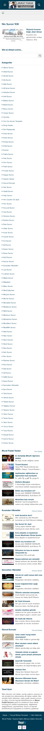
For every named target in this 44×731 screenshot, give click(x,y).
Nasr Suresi (7, 336)
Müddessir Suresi (9, 307)
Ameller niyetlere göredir (25, 610)
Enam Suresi (8, 138)
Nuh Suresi (7, 352)
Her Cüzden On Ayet (11, 200)
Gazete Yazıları (8, 179)
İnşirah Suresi (8, 237)
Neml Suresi (7, 344)
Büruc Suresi (8, 109)
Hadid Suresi (8, 191)
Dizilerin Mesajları (22, 482)
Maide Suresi (8, 278)
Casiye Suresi (8, 113)
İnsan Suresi (8, 233)
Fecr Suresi (7, 162)
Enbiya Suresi (8, 142)
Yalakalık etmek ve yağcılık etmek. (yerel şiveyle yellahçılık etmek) (28, 654)
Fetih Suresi (7, 167)
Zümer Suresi (8, 443)
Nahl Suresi (7, 332)
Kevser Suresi (8, 261)
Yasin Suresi (7, 422)
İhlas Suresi (7, 224)
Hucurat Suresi (9, 208)
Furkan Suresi (8, 171)
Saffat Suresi (8, 377)
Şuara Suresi (8, 381)
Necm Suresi (8, 340)
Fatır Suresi (7, 158)
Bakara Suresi (8, 101)
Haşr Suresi (7, 195)
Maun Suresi (8, 286)
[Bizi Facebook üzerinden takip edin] (20, 727)
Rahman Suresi (9, 360)
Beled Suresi (8, 105)
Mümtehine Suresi (10, 319)
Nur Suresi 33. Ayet (23, 524)
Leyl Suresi (7, 270)
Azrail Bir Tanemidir (23, 661)
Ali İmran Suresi (9, 88)
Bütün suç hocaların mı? (25, 491)
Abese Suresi (8, 68)
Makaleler (7, 282)
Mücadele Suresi (9, 303)
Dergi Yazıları (8, 125)
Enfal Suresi (7, 146)
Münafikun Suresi (9, 323)
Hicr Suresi (7, 204)
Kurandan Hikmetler (10, 266)
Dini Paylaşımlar (9, 129)
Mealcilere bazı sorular (24, 499)
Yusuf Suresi (8, 431)
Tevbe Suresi (8, 418)
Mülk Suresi (7, 311)
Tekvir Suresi (8, 414)
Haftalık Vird (20, 670)
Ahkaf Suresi (8, 72)
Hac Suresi (7, 187)
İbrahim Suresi (8, 220)
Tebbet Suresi (8, 402)
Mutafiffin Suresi (9, 327)
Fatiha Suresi (8, 154)
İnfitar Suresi (8, 228)
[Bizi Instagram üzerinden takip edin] (24, 727)
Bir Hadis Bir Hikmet (23, 619)
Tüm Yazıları (38, 451)
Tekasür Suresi (8, 410)
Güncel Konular (9, 183)
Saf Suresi (7, 373)
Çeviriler (6, 117)
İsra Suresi (7, 241)
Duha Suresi (8, 134)
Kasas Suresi (8, 253)
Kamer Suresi (8, 249)
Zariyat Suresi (8, 435)
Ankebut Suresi (9, 92)
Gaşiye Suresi (8, 175)
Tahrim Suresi (8, 398)
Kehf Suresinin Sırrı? (23, 515)
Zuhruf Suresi (8, 439)
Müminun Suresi (9, 315)
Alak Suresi (7, 84)
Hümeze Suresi (9, 216)
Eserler (6, 150)
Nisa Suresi (7, 348)
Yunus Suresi (8, 426)
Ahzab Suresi (8, 76)
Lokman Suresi (8, 274)
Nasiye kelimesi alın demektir (27, 559)
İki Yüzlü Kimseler (22, 601)
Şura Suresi (7, 389)
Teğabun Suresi (9, 406)
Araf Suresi (7, 96)
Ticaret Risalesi (21, 464)
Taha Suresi (7, 393)
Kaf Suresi (7, 245)
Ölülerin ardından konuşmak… (27, 592)
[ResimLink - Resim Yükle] (22, 723)
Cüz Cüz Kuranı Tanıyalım (12, 121)
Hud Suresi (7, 212)
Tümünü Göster (37, 511)
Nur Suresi (7, 356)
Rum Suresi (7, 365)
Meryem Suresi (9, 294)
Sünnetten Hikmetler (11, 385)
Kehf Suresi (7, 257)
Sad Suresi (7, 369)
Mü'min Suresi (8, 299)
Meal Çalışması (8, 290)
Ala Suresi (7, 80)
